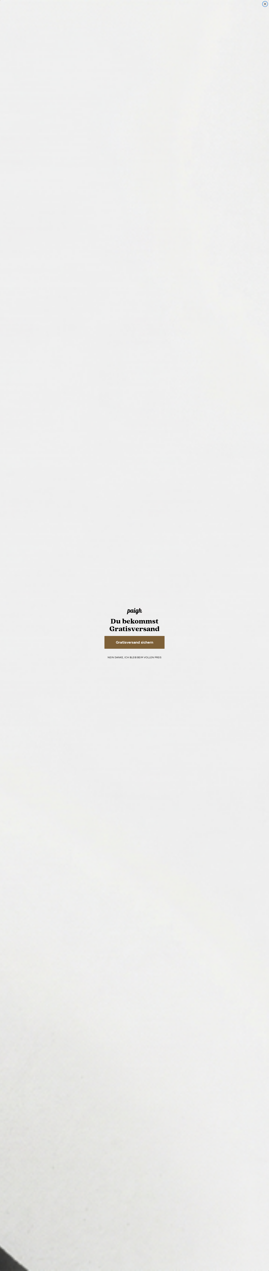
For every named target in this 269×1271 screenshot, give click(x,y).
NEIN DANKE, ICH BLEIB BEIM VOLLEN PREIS (134, 657)
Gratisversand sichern (134, 642)
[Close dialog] (265, 4)
